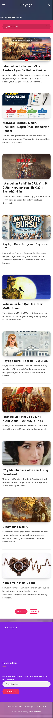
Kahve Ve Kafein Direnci (19, 583)
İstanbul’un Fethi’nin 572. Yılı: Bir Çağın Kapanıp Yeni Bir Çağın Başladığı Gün (25, 187)
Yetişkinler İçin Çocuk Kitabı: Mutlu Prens (22, 306)
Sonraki (33, 611)
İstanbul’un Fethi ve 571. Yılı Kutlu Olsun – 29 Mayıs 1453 (22, 418)
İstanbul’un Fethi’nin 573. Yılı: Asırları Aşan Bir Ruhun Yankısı (24, 68)
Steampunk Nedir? (15, 527)
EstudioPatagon (35, 712)
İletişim (31, 706)
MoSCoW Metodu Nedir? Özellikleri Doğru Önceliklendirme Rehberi (25, 127)
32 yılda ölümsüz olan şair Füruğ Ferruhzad (25, 472)
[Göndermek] (47, 26)
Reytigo (26, 5)
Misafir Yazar (41, 706)
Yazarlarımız (21, 706)
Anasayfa (4, 17)
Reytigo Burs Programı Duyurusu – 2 (25, 246)
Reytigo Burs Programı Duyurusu (25, 361)
